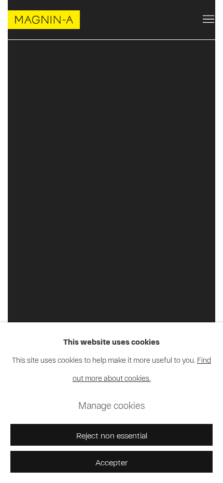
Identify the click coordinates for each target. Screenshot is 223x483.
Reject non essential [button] (111, 435)
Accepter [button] (111, 462)
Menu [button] (207, 19)
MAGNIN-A (44, 19)
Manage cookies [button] (111, 405)
